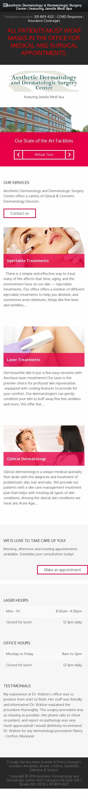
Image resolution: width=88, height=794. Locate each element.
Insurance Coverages (44, 21)
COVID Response (69, 17)
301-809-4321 (44, 17)
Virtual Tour (44, 154)
